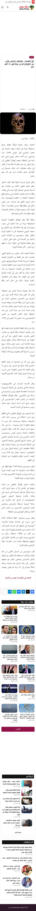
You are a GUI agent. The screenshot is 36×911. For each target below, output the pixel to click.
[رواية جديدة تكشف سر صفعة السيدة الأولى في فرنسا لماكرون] (9, 629)
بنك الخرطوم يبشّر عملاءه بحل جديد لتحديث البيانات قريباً (11, 799)
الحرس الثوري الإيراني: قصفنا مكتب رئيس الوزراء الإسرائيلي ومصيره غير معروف (9, 717)
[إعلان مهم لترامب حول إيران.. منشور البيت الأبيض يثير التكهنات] (27, 669)
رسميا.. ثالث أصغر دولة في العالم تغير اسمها (26, 607)
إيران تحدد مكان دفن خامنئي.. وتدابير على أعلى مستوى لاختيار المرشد (9, 697)
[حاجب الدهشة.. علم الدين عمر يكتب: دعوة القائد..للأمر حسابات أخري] (27, 882)
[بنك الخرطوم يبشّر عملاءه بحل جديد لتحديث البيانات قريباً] (27, 801)
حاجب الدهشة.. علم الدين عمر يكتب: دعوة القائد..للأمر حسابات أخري (11, 880)
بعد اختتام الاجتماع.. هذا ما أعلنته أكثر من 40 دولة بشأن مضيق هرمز (10, 657)
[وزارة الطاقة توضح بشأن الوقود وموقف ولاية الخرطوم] (27, 792)
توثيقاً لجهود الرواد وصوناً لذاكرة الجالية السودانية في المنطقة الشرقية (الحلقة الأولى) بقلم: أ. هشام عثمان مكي (17, 850)
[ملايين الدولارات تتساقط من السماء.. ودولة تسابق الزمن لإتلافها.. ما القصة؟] (27, 708)
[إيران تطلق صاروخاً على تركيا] (27, 688)
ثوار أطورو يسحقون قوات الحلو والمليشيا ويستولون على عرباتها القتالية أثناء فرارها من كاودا (11, 811)
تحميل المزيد (18, 832)
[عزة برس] (27, 7)
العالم (31, 57)
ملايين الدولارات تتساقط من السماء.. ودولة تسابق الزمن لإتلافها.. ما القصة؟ (26, 716)
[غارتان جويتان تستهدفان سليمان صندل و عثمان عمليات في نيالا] (27, 822)
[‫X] (28, 592)
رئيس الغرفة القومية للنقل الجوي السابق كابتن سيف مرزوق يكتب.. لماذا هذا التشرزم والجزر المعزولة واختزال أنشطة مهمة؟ (18, 892)
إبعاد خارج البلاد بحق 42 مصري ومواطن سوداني (27, 637)
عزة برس (30, 109)
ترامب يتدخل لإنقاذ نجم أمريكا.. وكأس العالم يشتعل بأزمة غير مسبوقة (10, 618)
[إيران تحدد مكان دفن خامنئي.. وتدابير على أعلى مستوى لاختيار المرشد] (9, 688)
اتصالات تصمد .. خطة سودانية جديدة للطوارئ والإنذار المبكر (11, 782)
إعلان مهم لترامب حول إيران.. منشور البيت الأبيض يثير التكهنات (26, 677)
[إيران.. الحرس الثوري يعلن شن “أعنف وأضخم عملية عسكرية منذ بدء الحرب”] (9, 669)
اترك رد (18, 729)
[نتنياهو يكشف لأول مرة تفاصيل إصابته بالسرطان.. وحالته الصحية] (27, 649)
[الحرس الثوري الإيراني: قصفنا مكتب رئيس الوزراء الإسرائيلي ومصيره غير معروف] (9, 708)
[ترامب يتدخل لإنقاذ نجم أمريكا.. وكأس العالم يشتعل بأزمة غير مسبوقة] (9, 610)
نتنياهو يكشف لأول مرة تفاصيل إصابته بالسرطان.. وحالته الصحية (27, 657)
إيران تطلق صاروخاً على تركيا (27, 695)
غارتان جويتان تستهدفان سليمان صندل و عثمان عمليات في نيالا (11, 823)
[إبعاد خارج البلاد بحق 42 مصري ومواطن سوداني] (27, 629)
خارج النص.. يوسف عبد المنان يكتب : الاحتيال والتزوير (11, 867)
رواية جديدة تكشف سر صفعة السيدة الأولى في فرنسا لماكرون (10, 638)
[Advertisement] (18, 31)
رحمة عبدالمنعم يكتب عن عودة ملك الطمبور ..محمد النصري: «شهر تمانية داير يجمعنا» (17, 859)
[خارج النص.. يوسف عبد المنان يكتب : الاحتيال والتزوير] (27, 870)
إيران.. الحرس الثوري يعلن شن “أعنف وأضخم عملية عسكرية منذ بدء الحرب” (9, 677)
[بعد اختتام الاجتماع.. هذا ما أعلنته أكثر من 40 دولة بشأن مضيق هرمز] (9, 649)
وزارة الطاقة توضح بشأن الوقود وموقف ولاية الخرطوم (11, 791)
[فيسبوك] (32, 592)
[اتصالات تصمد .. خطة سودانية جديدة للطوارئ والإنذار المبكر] (27, 784)
